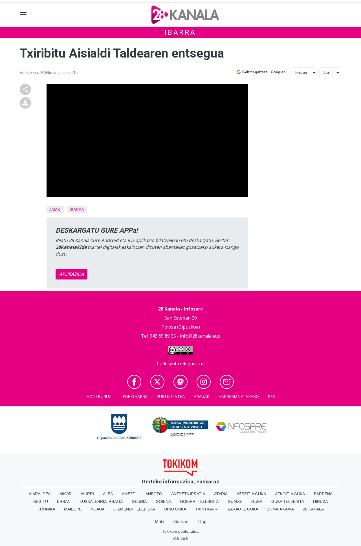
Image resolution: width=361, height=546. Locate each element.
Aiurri (87, 494)
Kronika (46, 509)
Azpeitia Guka (251, 494)
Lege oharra (134, 396)
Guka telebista (287, 501)
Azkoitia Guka (290, 494)
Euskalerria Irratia (101, 501)
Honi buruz (98, 396)
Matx (159, 521)
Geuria (139, 501)
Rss (271, 396)
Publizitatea (171, 396)
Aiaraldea (39, 494)
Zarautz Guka (243, 509)
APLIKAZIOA (71, 274)
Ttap (201, 521)
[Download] (25, 102)
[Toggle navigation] (23, 15)
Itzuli (327, 73)
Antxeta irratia (188, 494)
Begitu (40, 501)
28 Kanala (313, 509)
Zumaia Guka (280, 509)
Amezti (129, 494)
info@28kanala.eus (200, 336)
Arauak (201, 396)
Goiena (163, 501)
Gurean (180, 521)
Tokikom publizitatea (180, 531)
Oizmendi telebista (134, 509)
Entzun (301, 73)
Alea (108, 494)
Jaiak (54, 209)
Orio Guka (175, 509)
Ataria (221, 494)
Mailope (73, 509)
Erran (64, 501)
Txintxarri (207, 509)
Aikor (66, 494)
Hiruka (320, 501)
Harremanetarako (238, 396)
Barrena (323, 494)
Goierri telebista (199, 501)
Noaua (97, 509)
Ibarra (180, 32)
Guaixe (235, 501)
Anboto (154, 494)
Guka (256, 501)
